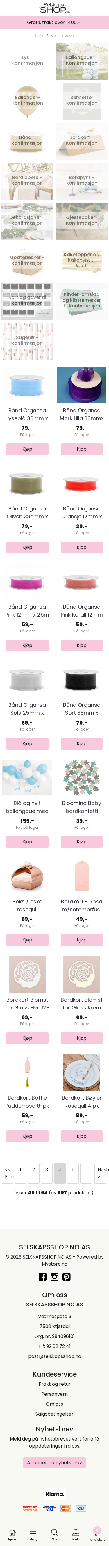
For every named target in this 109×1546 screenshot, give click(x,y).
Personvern (54, 1394)
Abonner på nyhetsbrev (54, 1462)
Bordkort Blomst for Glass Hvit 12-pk (27, 1007)
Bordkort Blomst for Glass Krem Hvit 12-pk (82, 1007)
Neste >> (102, 1173)
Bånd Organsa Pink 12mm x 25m (27, 610)
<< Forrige (9, 1173)
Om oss (54, 1404)
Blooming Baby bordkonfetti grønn (81, 811)
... (86, 1169)
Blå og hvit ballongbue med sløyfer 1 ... (27, 811)
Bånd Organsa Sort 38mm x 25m (82, 712)
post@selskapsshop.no (54, 1356)
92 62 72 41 (58, 1346)
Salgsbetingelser (54, 1414)
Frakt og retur (55, 1384)
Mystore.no (54, 1264)
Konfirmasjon (62, 35)
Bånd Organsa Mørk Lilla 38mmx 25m (82, 418)
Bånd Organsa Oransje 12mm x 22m (81, 516)
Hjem (39, 35)
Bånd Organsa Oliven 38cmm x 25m (27, 516)
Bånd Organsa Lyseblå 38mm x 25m (27, 418)
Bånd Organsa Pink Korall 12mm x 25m (82, 614)
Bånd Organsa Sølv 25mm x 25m (27, 712)
